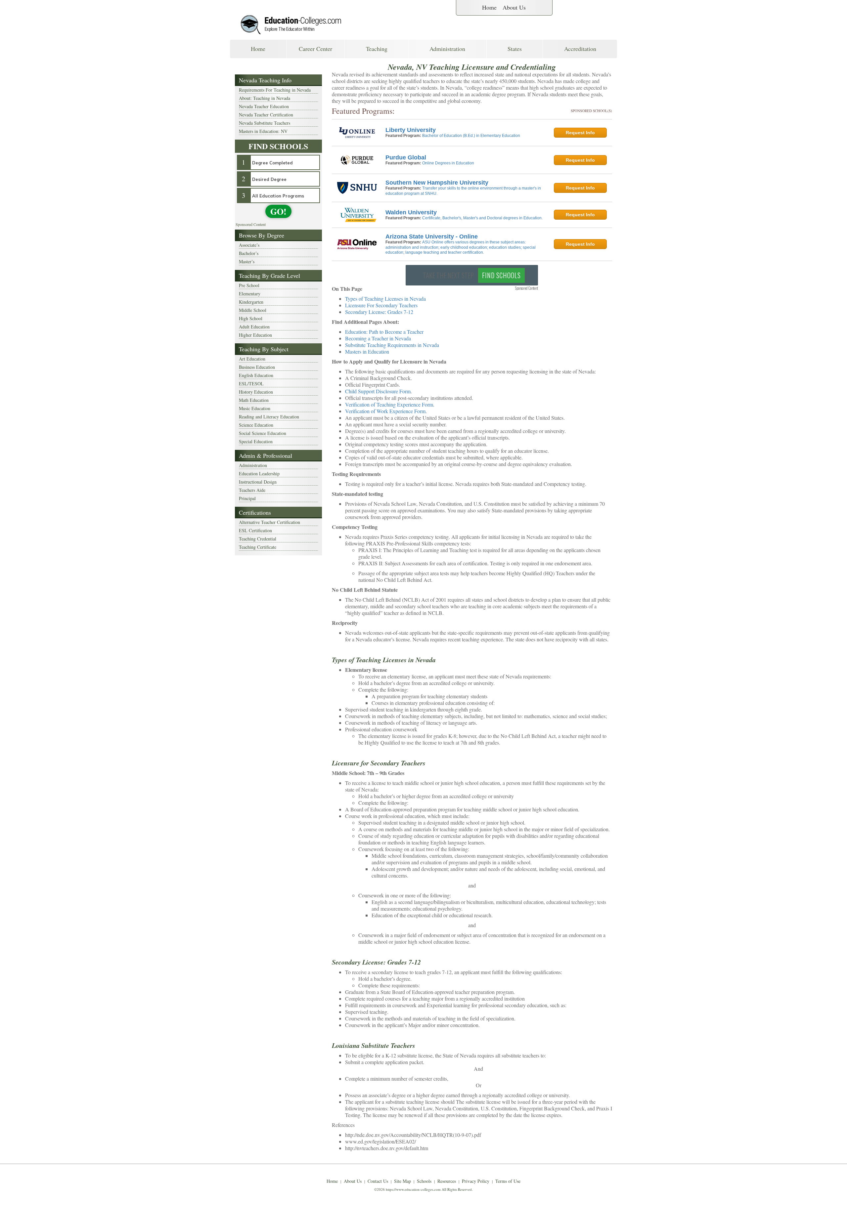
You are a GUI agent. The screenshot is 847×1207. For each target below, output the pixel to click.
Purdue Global (405, 157)
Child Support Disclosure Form (378, 391)
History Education (256, 392)
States (515, 49)
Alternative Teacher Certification (269, 522)
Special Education (256, 441)
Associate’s (249, 245)
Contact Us (378, 1181)
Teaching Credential (257, 539)
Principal (247, 498)
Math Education (254, 400)
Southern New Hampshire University (436, 182)
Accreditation (580, 49)
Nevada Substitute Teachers (264, 123)
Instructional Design (258, 482)
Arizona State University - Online (431, 236)
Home (489, 7)
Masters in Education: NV (263, 131)
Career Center (315, 49)
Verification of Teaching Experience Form (389, 404)
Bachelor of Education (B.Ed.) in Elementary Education (471, 135)
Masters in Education (367, 351)
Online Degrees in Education (448, 163)
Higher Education (255, 335)
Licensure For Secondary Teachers (381, 305)
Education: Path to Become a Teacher (384, 331)
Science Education (256, 425)
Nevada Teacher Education (264, 106)
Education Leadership (259, 473)
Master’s (246, 261)
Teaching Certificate (257, 547)
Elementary (249, 293)
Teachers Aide (252, 490)
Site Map (402, 1181)
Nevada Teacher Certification (266, 114)
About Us (514, 7)
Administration (447, 49)
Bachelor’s (248, 253)
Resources (446, 1181)
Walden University (411, 212)
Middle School (252, 310)
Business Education (257, 367)
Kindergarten (251, 302)
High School (250, 318)
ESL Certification (255, 530)
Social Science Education (262, 433)
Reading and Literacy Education (269, 416)
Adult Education (254, 326)
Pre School (249, 285)
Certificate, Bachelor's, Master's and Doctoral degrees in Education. (482, 218)
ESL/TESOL (251, 383)
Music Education (254, 408)
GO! (278, 211)
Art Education (252, 359)
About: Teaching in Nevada (264, 98)
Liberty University (410, 130)
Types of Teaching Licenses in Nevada (385, 298)
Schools (424, 1181)
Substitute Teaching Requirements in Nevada (392, 344)
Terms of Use (507, 1181)
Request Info (580, 132)
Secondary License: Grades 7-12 (379, 311)
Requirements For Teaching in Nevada (275, 90)
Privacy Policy (475, 1181)
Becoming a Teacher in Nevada (378, 338)
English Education (256, 375)
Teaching (376, 49)
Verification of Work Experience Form (385, 411)
